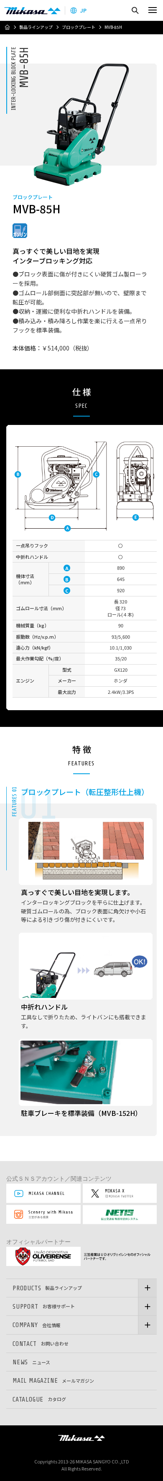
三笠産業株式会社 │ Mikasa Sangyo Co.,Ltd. (32, 10)
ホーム (7, 27)
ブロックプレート (78, 27)
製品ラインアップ (36, 27)
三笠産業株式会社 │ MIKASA (81, 1438)
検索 (134, 10)
